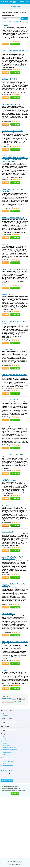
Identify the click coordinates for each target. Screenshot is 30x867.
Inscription (15, 793)
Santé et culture (6, 759)
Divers (4, 766)
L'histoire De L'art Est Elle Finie (12, 131)
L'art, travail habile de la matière (13, 104)
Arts (3, 736)
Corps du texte (5, 715)
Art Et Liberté (6, 244)
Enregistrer (16, 44)
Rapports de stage (6, 756)
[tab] (15, 770)
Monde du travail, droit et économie (10, 749)
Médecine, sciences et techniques (9, 747)
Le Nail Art (5, 670)
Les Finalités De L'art (9, 480)
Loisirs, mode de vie (6, 745)
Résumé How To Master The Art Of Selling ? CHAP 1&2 (14, 558)
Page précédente (7, 698)
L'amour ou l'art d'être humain (12, 400)
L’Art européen (7, 426)
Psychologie (5, 754)
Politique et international (7, 752)
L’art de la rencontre (9, 349)
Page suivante (17, 701)
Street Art (5, 25)
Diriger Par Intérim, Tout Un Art (13, 218)
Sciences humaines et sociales (9, 761)
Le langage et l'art (8, 505)
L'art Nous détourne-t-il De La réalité (14, 269)
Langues (4, 742)
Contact (15, 2)
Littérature (5, 743)
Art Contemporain (8, 614)
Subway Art (6, 295)
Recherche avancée (7, 780)
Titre (3, 713)
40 (12, 701)
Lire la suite (5, 44)
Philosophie (5, 750)
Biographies (5, 738)
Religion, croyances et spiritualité (9, 758)
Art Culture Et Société (9, 79)
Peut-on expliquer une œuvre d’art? (14, 375)
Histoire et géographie (7, 740)
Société (4, 763)
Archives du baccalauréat (8, 765)
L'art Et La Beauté (7, 532)
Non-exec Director (15, 1)
